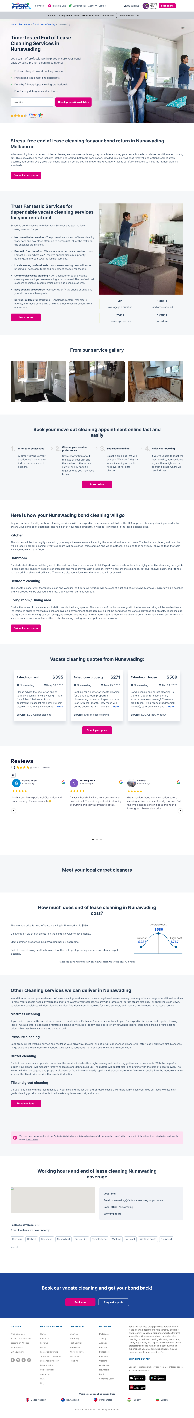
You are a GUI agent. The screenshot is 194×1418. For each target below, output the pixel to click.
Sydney (102, 1338)
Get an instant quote (26, 175)
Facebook (13, 1360)
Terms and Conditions (50, 1356)
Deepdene (46, 1239)
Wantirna (116, 1239)
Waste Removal (77, 1352)
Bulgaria (164, 1400)
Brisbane (103, 1347)
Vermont (130, 1239)
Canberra (103, 1356)
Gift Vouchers (17, 1352)
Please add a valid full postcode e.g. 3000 (31, 91)
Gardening (75, 1338)
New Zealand (72, 1400)
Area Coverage (18, 1334)
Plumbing (74, 1361)
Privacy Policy (46, 1365)
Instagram (18, 1360)
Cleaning (74, 1334)
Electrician (74, 1356)
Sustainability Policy (49, 1361)
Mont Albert (63, 1239)
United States (105, 1400)
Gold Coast (104, 1365)
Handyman (75, 1347)
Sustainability (79, 5)
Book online (167, 5)
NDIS (42, 1378)
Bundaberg (104, 1352)
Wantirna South (148, 1239)
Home (43, 1334)
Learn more (32, 1139)
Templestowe (99, 1239)
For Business (17, 1347)
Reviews (44, 1343)
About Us (44, 1338)
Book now (80, 1302)
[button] (14, 811)
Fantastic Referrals (49, 1352)
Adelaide (103, 1343)
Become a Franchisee (21, 1338)
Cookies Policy (47, 1370)
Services (39, 5)
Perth (101, 1374)
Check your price (97, 730)
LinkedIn (24, 1360)
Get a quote (26, 317)
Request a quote (114, 1302)
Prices (43, 1347)
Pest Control (76, 1343)
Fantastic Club (59, 5)
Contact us (45, 1374)
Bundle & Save (25, 1103)
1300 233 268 (132, 6)
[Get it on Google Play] (157, 1378)
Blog (42, 1383)
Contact (102, 5)
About (91, 5)
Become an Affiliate (20, 1343)
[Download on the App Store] (137, 1378)
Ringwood (166, 1239)
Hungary (137, 1400)
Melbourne (104, 1334)
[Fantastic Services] (21, 5)
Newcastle (104, 1370)
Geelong (103, 1361)
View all (14, 1247)
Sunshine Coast (106, 1378)
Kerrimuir (17, 1239)
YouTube (29, 1360)
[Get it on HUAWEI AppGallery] (137, 1387)
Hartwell (31, 1239)
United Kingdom (38, 1400)
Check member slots (129, 15)
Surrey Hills (81, 1239)
